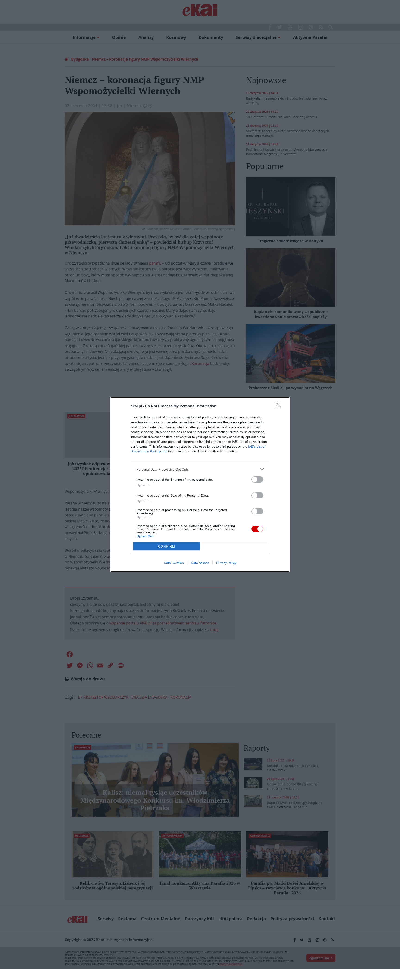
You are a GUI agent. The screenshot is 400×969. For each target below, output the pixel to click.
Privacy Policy (226, 563)
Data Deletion (174, 563)
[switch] (257, 479)
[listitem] (200, 469)
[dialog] (200, 484)
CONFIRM (166, 546)
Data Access (200, 563)
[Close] (280, 406)
